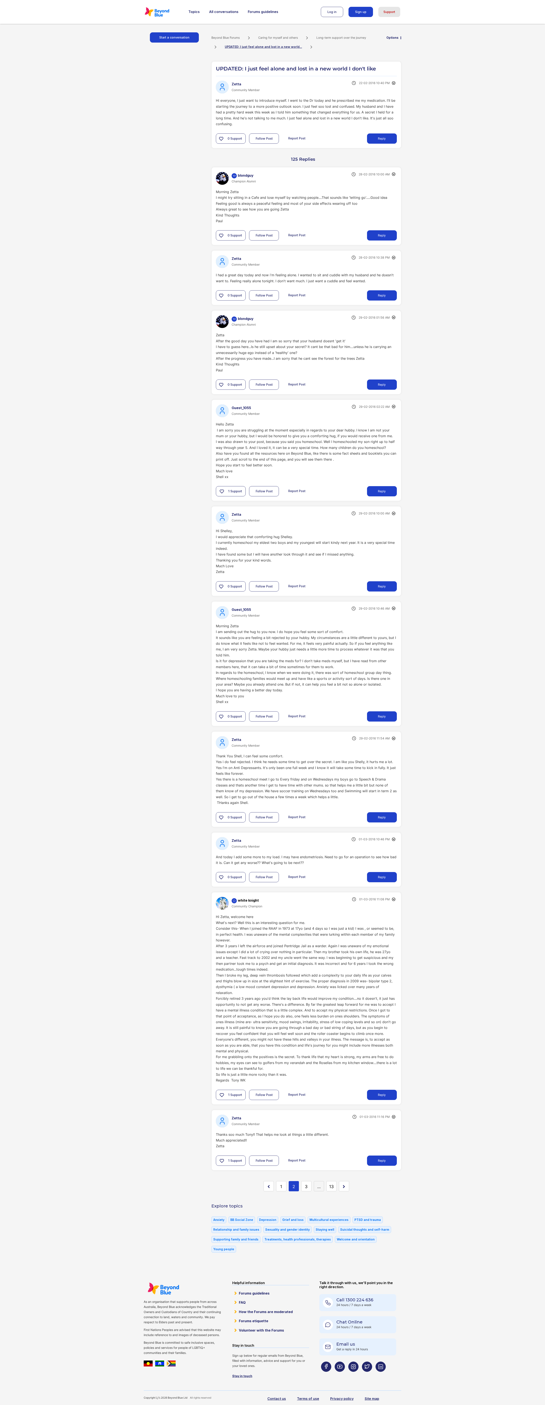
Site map (372, 1398)
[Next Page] (344, 1186)
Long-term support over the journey (341, 37)
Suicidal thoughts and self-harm (364, 1229)
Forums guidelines (263, 12)
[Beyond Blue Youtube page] (340, 1375)
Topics (194, 12)
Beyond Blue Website (163, 1288)
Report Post (296, 138)
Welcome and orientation (356, 1239)
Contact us (276, 1398)
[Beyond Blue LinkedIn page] (380, 1375)
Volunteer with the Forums (261, 1330)
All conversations (223, 12)
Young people (223, 1249)
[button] (221, 138)
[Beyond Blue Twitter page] (367, 1375)
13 (331, 1186)
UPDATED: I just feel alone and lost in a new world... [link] (263, 47)
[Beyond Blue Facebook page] (326, 1375)
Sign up (360, 12)
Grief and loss (293, 1220)
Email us (345, 1344)
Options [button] (392, 37)
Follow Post (264, 138)
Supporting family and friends (235, 1239)
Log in (332, 12)
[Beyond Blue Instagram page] (353, 1375)
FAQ (242, 1302)
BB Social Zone (241, 1220)
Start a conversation (174, 37)
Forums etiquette (253, 1321)
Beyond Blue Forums (163, 12)
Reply (382, 138)
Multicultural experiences (329, 1220)
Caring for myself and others (278, 37)
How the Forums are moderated (266, 1312)
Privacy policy (342, 1398)
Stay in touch (242, 1376)
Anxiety (218, 1220)
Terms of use (308, 1398)
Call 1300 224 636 (354, 1299)
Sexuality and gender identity (287, 1229)
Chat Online (349, 1322)
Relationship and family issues (236, 1229)
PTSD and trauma (367, 1220)
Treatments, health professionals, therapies (297, 1239)
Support (389, 12)
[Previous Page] (269, 1186)
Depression (267, 1220)
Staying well (325, 1229)
